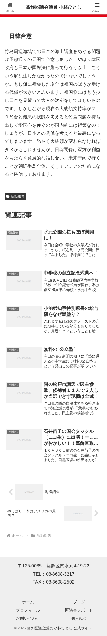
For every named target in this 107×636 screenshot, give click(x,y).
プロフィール (28, 610)
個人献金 (79, 618)
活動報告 (18, 196)
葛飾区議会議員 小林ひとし (54, 7)
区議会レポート (79, 610)
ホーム (28, 602)
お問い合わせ (28, 618)
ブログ (79, 602)
